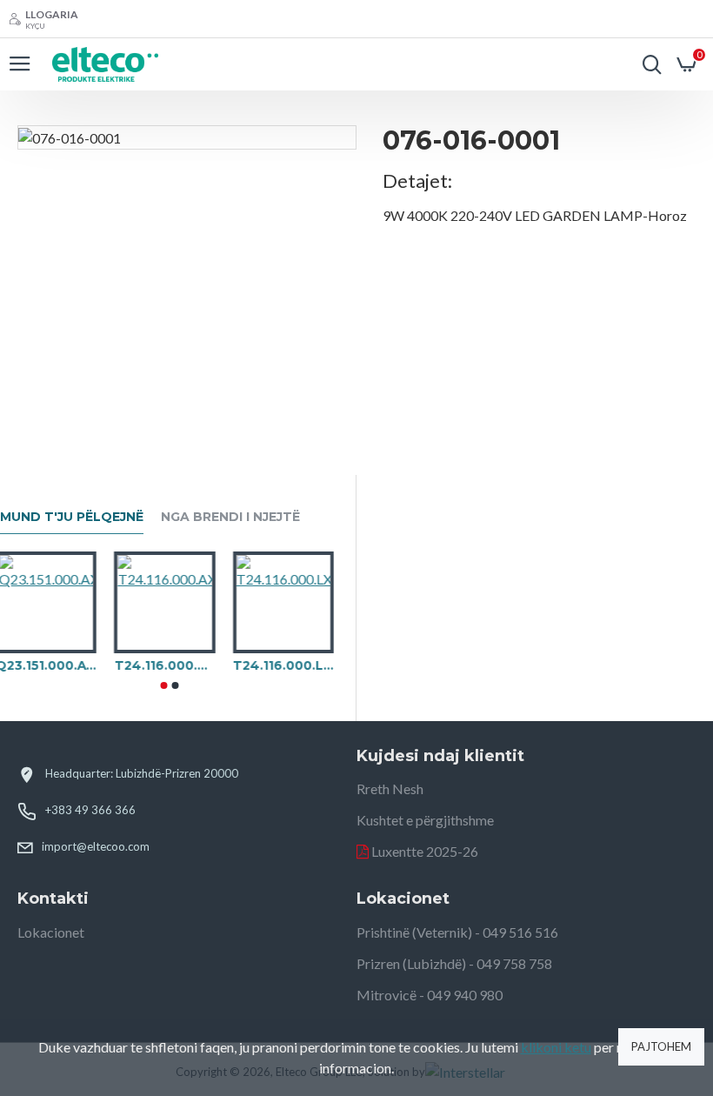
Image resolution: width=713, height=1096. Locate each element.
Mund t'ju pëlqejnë (71, 517)
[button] (163, 685)
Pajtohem (661, 1046)
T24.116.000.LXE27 (287, 665)
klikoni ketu (556, 1047)
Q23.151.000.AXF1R (50, 665)
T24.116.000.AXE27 (168, 665)
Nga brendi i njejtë (230, 517)
